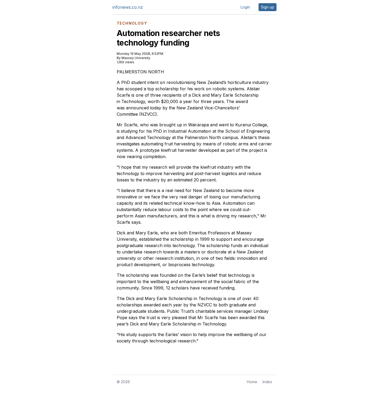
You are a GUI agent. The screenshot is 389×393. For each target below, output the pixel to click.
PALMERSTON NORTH (140, 71)
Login (245, 7)
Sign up (267, 7)
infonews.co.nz (127, 7)
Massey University (135, 58)
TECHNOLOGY (132, 23)
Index (267, 381)
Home (252, 381)
